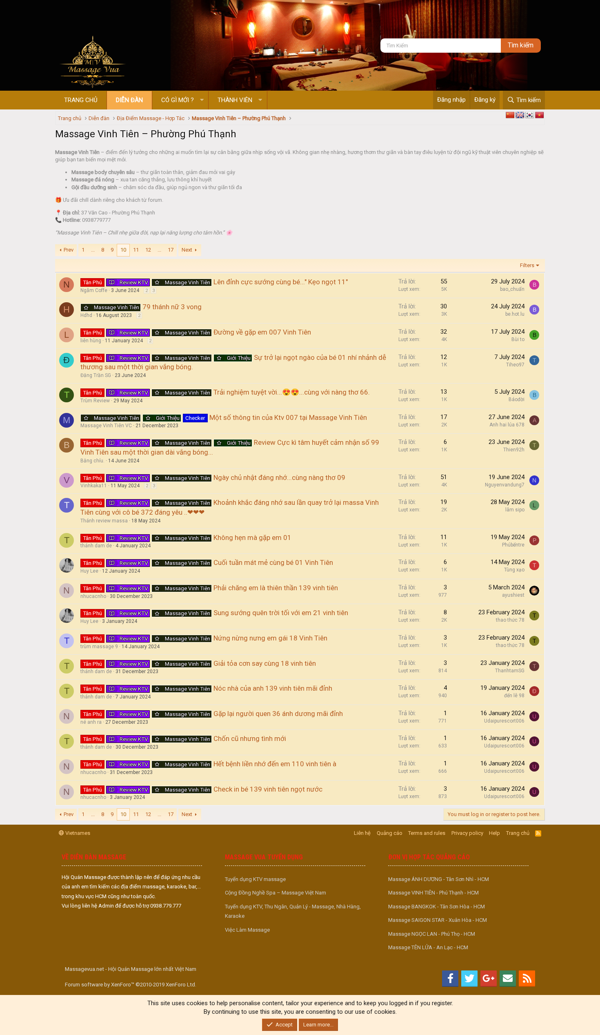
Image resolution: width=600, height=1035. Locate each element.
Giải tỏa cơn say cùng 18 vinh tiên (264, 663)
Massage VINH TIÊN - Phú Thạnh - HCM (433, 893)
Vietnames (77, 833)
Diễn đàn (129, 100)
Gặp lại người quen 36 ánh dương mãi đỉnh (278, 713)
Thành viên (235, 100)
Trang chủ (81, 100)
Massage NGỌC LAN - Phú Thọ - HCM (431, 934)
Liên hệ (362, 833)
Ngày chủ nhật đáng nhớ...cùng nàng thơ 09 (279, 477)
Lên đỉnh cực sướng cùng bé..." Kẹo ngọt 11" (280, 282)
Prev (68, 250)
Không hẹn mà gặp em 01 (252, 537)
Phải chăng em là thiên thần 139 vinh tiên (275, 588)
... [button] (93, 250)
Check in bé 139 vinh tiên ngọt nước (267, 789)
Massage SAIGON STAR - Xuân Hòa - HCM (437, 920)
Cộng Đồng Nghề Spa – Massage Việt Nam (275, 893)
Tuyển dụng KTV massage (255, 879)
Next (187, 250)
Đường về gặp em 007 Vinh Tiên (262, 332)
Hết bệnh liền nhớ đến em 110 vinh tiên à (274, 764)
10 (123, 250)
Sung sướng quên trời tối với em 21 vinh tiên (280, 613)
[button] (202, 100)
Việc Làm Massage (247, 930)
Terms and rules (426, 833)
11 (136, 250)
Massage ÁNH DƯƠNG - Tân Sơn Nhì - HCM (438, 879)
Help (494, 833)
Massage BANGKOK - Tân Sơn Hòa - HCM (436, 906)
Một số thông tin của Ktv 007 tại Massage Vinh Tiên (288, 417)
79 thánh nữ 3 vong (172, 307)
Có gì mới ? (177, 100)
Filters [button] (527, 265)
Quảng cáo (389, 833)
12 (148, 250)
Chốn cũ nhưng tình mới (249, 738)
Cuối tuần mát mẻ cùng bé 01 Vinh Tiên (273, 562)
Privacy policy (467, 833)
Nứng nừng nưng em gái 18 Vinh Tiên (270, 638)
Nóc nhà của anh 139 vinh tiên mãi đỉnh (272, 688)
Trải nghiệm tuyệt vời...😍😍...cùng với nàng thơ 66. (291, 392)
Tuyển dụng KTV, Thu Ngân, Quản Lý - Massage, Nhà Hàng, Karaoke (293, 911)
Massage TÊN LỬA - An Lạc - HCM (428, 947)
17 (170, 250)
